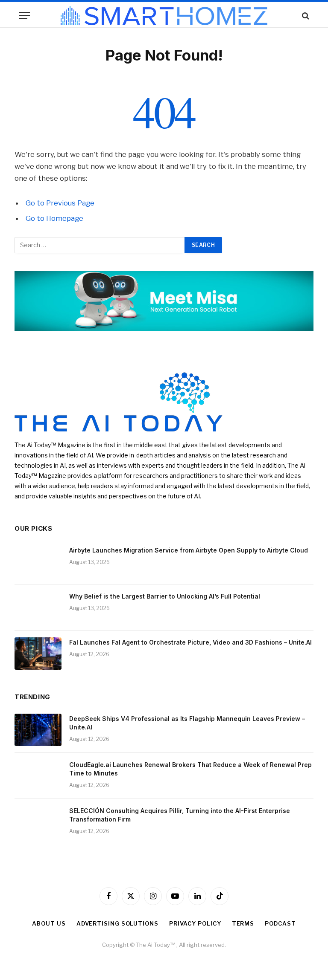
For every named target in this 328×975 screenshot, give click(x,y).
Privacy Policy (195, 923)
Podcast (280, 923)
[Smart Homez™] (164, 15)
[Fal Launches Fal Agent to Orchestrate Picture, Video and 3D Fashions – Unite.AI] (38, 653)
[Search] (304, 15)
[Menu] (24, 15)
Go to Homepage (54, 218)
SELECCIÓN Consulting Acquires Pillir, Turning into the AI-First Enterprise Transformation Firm (179, 815)
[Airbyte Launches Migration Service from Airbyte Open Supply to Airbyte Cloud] (38, 561)
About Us (48, 923)
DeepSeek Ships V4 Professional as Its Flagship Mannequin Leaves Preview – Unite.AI (187, 723)
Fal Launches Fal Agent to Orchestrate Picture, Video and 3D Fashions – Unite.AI (190, 642)
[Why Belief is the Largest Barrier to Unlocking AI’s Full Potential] (38, 607)
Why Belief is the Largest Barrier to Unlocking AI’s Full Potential (164, 596)
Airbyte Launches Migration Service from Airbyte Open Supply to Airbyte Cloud (188, 550)
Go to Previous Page (60, 203)
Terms (243, 923)
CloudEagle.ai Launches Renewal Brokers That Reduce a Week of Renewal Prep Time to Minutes (190, 769)
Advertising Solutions (117, 923)
